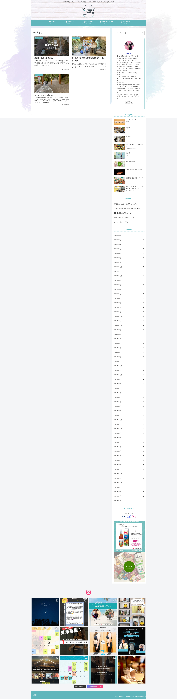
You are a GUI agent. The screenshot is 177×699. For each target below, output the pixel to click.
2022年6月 (129, 447)
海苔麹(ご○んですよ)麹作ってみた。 (126, 204)
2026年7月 (129, 240)
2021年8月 (129, 492)
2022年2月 (129, 465)
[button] (142, 33)
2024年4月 (129, 348)
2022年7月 (129, 442)
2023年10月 (129, 375)
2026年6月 (129, 244)
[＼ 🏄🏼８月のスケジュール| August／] (45, 641)
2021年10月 (129, 483)
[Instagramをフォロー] (129, 102)
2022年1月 (129, 469)
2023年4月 (129, 402)
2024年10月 (129, 325)
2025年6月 (129, 289)
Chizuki (129, 53)
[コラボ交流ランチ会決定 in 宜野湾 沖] (103, 612)
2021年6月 (129, 500)
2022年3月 (129, 460)
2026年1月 (129, 262)
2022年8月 (129, 438)
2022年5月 (129, 451)
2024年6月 (129, 339)
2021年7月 (129, 496)
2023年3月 (129, 406)
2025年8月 (129, 280)
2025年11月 (129, 271)
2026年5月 (129, 249)
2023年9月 (129, 379)
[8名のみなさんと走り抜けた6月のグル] (103, 670)
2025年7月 (129, 285)
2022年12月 (129, 420)
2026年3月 (129, 258)
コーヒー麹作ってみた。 (122, 222)
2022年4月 (129, 456)
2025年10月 (129, 276)
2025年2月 (129, 307)
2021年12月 (129, 473)
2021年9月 (129, 487)
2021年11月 (129, 478)
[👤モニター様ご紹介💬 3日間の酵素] (103, 641)
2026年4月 (129, 253)
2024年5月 (129, 343)
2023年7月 (129, 388)
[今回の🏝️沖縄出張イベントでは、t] (132, 641)
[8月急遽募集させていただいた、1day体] (74, 612)
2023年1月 (129, 415)
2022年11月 (129, 424)
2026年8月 (129, 235)
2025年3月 (129, 303)
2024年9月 (129, 330)
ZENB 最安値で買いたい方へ (123, 213)
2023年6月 (129, 393)
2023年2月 (129, 411)
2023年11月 (129, 370)
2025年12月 (129, 267)
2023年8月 (129, 384)
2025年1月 (129, 312)
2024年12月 (129, 316)
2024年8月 (129, 334)
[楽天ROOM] (132, 102)
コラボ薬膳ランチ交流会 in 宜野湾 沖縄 (127, 208)
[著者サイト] (126, 102)
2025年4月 (129, 298)
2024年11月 (129, 321)
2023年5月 (129, 397)
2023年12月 (129, 366)
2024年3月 (129, 352)
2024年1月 (129, 361)
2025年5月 (129, 294)
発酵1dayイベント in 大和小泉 (124, 217)
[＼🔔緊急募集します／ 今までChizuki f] (74, 641)
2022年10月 (129, 429)
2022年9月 (129, 433)
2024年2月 (129, 357)
